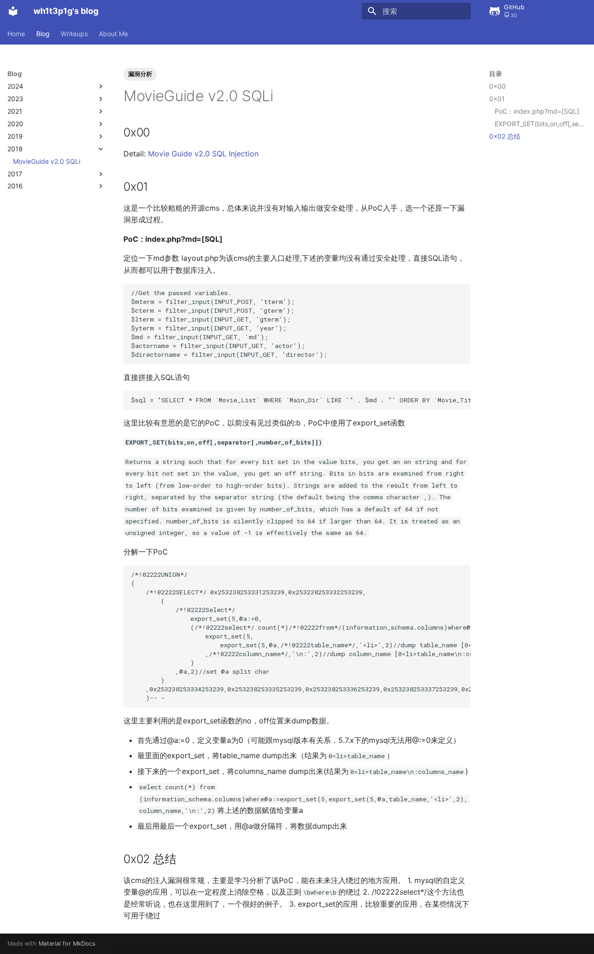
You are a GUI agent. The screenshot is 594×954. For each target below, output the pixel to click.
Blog (43, 34)
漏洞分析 (140, 74)
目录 (495, 73)
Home (16, 34)
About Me (113, 34)
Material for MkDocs (67, 943)
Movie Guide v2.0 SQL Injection (203, 153)
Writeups (74, 34)
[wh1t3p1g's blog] (13, 11)
